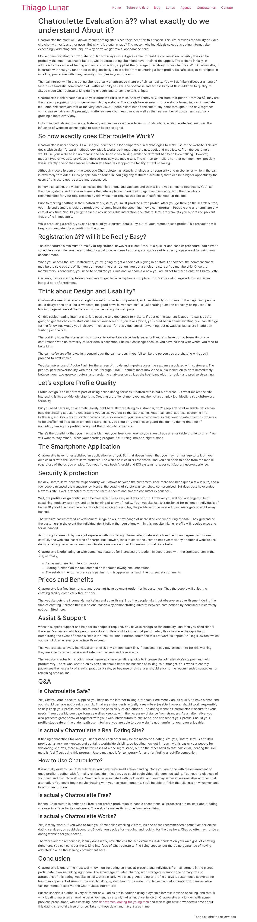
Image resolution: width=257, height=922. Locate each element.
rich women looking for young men (124, 902)
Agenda (185, 7)
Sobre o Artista (137, 7)
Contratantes (206, 7)
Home (116, 7)
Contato (227, 7)
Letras (170, 7)
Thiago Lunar (45, 7)
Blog (157, 7)
